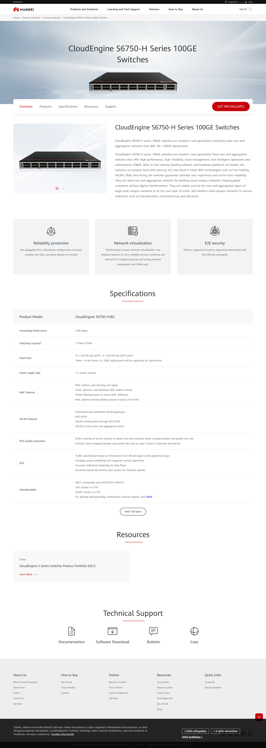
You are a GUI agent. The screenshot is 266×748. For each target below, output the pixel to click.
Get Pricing (66, 682)
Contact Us (18, 698)
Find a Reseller (68, 687)
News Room (19, 687)
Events (16, 693)
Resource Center (165, 687)
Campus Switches (51, 17)
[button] (57, 188)
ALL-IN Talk (162, 704)
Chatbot (65, 693)
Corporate (210, 682)
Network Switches (31, 17)
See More (17, 704)
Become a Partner (117, 682)
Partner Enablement (118, 693)
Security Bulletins (213, 687)
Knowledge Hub (165, 698)
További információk (62, 734)
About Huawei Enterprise (25, 682)
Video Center (163, 693)
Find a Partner (116, 687)
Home (16, 17)
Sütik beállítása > (192, 737)
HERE (149, 496)
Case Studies (163, 682)
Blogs (159, 709)
